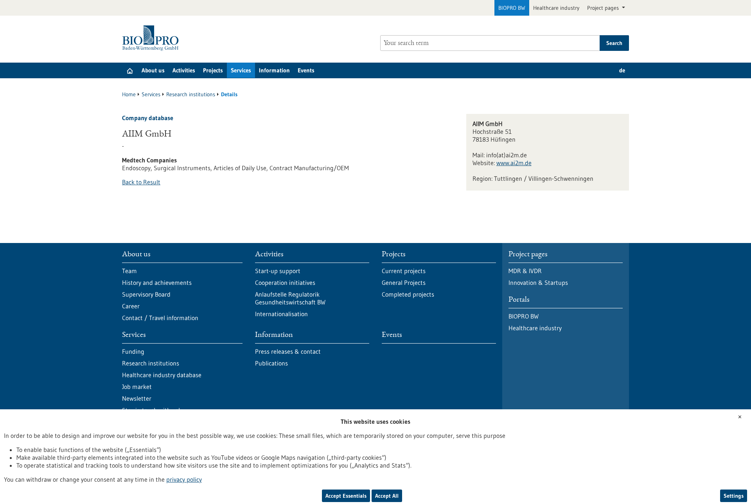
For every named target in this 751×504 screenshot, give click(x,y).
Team (129, 271)
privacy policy (184, 479)
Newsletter (136, 398)
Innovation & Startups (538, 282)
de (622, 70)
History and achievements (157, 282)
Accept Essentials (346, 495)
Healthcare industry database (161, 375)
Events (306, 70)
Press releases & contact (288, 351)
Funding (133, 351)
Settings (734, 495)
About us (153, 70)
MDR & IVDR (525, 271)
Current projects (404, 271)
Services (241, 70)
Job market (137, 387)
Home (129, 94)
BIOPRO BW (511, 7)
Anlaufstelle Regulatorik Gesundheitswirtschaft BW (290, 298)
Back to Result (141, 182)
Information (274, 70)
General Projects (404, 282)
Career (131, 306)
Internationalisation (281, 314)
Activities (183, 70)
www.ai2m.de (514, 163)
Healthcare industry (556, 7)
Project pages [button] (603, 7)
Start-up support (277, 271)
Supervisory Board (146, 294)
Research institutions (190, 94)
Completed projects (408, 294)
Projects (213, 70)
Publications (271, 363)
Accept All (387, 495)
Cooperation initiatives (285, 282)
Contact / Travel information (160, 318)
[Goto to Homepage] (152, 38)
